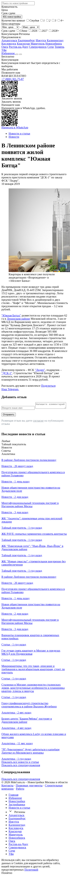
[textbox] (18, 3)
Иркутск (41, 40)
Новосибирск (53, 43)
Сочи (50, 46)
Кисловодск (8, 43)
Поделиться (48, 385)
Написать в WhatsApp (14, 127)
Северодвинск (38, 46)
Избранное (8, 53)
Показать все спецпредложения (20, 765)
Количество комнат (13, 20)
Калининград (55, 40)
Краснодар (23, 43)
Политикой (31, 869)
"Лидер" (40, 369)
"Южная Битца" (11, 315)
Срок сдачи (8, 30)
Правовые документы (29, 785)
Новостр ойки (17, 801)
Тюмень (59, 46)
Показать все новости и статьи (20, 762)
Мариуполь (38, 43)
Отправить (8, 414)
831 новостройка (12, 16)
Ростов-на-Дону (18, 46)
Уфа (3, 50)
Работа (20, 788)
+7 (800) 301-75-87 (12, 79)
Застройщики (17, 804)
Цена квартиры (10, 23)
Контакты (7, 785)
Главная (13, 794)
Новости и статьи (19, 807)
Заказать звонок (11, 101)
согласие (38, 420)
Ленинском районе (18, 318)
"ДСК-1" (6, 373)
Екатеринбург (26, 40)
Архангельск (9, 40)
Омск (4, 46)
